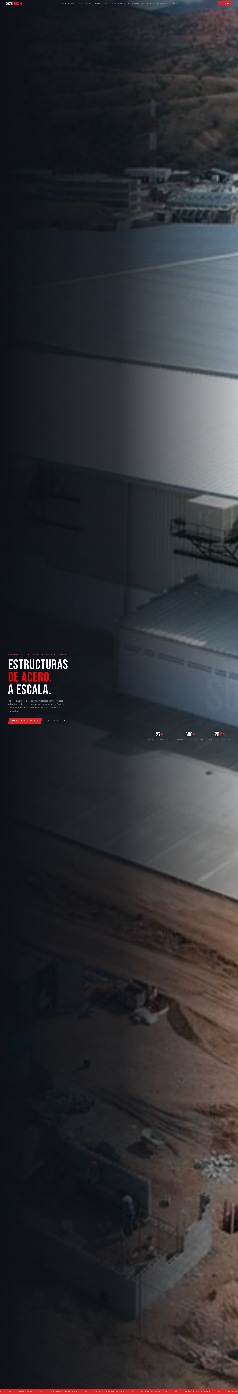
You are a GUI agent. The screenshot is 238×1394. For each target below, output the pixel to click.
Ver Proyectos (57, 721)
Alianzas (147, 3)
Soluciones (67, 3)
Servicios (117, 3)
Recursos (133, 3)
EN (175, 3)
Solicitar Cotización (25, 720)
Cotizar (225, 3)
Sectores (84, 3)
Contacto (163, 3)
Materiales (101, 3)
